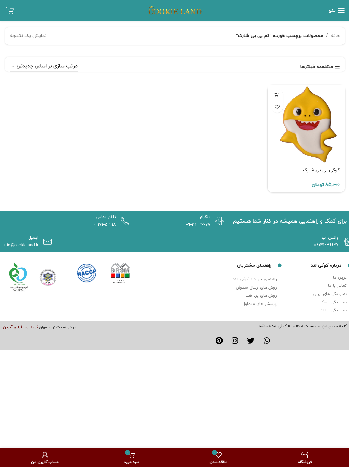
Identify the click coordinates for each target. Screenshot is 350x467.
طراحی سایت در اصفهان (58, 327)
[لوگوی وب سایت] (175, 9)
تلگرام (205, 217)
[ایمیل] (46, 242)
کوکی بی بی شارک (321, 170)
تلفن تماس (106, 217)
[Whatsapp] (267, 341)
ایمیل (33, 237)
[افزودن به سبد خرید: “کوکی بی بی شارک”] (277, 95)
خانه (335, 35)
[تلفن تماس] (123, 221)
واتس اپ (330, 237)
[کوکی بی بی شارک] (306, 124)
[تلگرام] (218, 221)
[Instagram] (235, 341)
